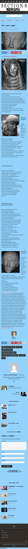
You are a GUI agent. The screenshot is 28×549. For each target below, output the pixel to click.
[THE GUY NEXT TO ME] (4, 425)
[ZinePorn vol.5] (4, 406)
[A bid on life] (4, 495)
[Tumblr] (11, 1)
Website (3, 460)
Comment (3, 441)
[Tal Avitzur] (4, 517)
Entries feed (4, 532)
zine (4, 358)
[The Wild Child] (4, 416)
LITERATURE (9, 20)
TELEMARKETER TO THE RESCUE (15, 486)
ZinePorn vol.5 (12, 405)
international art (7, 349)
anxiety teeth (12, 508)
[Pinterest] (17, 1)
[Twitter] (8, 1)
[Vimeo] (22, 1)
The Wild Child (12, 412)
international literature (9, 352)
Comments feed (4, 535)
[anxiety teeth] (4, 510)
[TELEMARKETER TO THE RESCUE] (4, 488)
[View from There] (4, 502)
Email (2, 456)
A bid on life (12, 493)
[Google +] (14, 1)
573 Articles (21, 375)
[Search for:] (14, 15)
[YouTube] (19, 1)
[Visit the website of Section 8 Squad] (14, 381)
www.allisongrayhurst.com (7, 327)
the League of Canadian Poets (10, 355)
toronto (22, 355)
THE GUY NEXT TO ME (13, 423)
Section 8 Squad (14, 29)
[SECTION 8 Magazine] (14, 10)
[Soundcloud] (25, 1)
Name (2, 452)
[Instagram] (5, 1)
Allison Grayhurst (9, 347)
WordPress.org (4, 537)
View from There (12, 501)
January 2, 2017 (6, 29)
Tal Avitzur (11, 515)
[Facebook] (3, 1)
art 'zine (19, 347)
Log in (2, 530)
